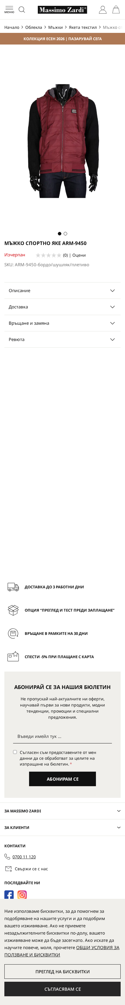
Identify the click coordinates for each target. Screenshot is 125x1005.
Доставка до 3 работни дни (54, 586)
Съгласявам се (62, 989)
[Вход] (103, 10)
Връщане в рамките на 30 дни (56, 633)
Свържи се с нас (31, 868)
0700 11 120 (24, 857)
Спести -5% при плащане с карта (59, 656)
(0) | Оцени (74, 255)
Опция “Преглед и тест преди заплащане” (70, 610)
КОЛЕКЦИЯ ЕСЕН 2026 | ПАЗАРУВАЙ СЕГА (63, 38)
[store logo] (62, 10)
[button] (59, 233)
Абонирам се (62, 779)
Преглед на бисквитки (62, 971)
